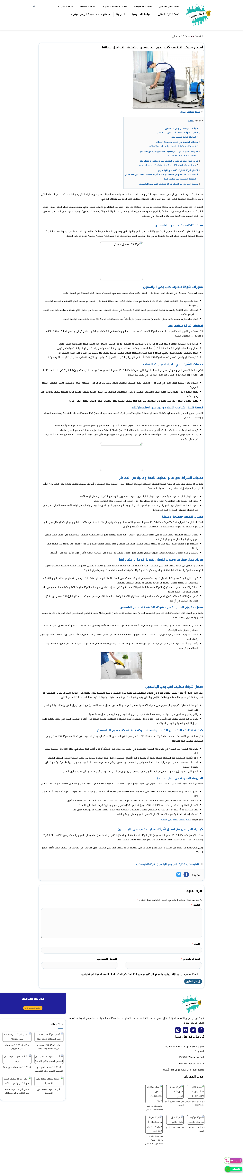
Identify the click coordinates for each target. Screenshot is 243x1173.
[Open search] (34, 6)
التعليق (196, 905)
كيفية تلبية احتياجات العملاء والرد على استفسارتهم (172, 146)
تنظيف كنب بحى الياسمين (171, 864)
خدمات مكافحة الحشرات (115, 6)
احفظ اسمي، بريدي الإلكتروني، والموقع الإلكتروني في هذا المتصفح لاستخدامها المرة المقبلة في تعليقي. (139, 974)
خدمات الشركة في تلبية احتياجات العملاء (177, 142)
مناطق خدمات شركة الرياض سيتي (91, 14)
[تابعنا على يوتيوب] (185, 1031)
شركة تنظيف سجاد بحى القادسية (48, 1091)
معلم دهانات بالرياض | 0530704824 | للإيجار (154, 1107)
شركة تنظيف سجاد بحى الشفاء (176, 819)
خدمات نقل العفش (169, 6)
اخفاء (190, 121)
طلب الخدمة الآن (32, 1008)
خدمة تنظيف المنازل (168, 14)
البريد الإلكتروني (191, 959)
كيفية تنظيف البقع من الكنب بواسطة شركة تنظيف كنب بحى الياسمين (161, 175)
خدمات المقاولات (143, 6)
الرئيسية (199, 36)
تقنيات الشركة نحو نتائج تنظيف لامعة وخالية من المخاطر (169, 151)
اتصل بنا (120, 14)
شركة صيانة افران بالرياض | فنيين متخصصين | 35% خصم (154, 1140)
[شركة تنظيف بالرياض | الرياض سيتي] (198, 15)
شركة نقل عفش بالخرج (175, 1127)
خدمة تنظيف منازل (181, 36)
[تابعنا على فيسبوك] (201, 1031)
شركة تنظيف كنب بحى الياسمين (181, 128)
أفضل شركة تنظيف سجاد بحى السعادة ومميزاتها (49, 1047)
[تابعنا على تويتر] (193, 1031)
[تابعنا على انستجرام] (178, 1031)
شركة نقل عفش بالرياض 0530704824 (194, 1103)
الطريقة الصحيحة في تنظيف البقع (179, 179)
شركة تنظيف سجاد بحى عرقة (17, 1067)
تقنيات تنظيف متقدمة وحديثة (181, 156)
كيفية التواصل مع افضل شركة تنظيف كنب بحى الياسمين (168, 184)
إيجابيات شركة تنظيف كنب (183, 137)
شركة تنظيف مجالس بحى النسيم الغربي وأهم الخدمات (49, 1069)
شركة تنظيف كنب (146, 864)
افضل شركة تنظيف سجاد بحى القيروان (17, 1047)
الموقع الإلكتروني (107, 959)
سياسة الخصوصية (141, 14)
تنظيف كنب (192, 864)
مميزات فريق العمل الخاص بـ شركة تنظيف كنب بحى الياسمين (167, 165)
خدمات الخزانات (65, 6)
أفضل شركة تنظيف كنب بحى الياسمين (178, 170)
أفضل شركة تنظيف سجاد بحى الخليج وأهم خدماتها (17, 1091)
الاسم (196, 944)
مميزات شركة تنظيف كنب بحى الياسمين (177, 133)
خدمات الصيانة (87, 6)
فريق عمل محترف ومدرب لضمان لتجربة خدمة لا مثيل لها (169, 161)
